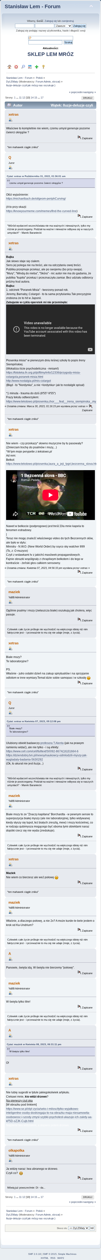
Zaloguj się (51, 21)
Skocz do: (62, 1228)
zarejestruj (68, 21)
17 (42, 97)
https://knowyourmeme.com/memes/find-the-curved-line (41, 211)
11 (20, 97)
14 (32, 97)
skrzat (55, 81)
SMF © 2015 (50, 1254)
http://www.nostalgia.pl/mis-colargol (28, 380)
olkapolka (16, 1150)
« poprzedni (75, 92)
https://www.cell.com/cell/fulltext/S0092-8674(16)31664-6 (42, 751)
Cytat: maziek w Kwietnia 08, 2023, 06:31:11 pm (34, 1044)
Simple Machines (67, 1254)
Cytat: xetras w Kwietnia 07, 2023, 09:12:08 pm (34, 721)
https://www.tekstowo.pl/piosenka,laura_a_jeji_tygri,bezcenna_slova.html (52, 463)
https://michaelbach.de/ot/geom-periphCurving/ (36, 198)
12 (23, 97)
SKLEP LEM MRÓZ (50, 54)
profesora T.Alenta (52, 743)
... (17, 97)
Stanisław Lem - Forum (33, 6)
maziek (14, 592)
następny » (89, 92)
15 (35, 97)
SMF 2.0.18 (34, 1254)
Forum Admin (43, 81)
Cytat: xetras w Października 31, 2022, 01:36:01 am (36, 176)
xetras (13, 114)
